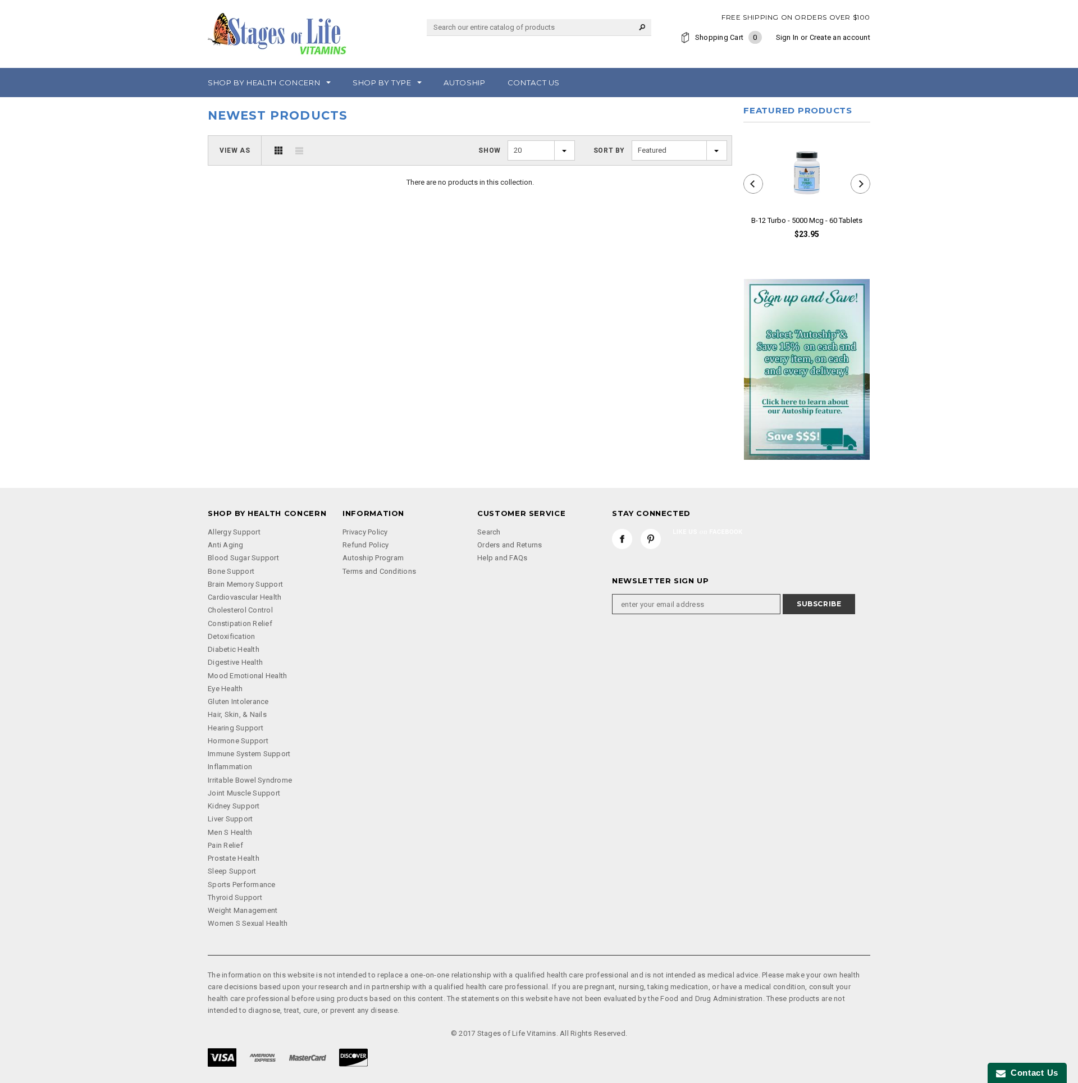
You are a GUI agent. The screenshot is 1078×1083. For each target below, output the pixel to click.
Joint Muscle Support (244, 793)
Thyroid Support (235, 897)
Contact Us (1032, 1072)
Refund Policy (365, 545)
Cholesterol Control (240, 610)
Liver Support (230, 819)
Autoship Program (373, 558)
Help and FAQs (502, 558)
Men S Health (230, 832)
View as (235, 150)
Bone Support (231, 571)
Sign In (787, 37)
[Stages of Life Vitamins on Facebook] (622, 539)
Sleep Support (232, 871)
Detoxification (231, 636)
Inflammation (230, 766)
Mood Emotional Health (247, 675)
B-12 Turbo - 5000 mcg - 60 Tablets (806, 220)
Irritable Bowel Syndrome (250, 780)
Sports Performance (242, 884)
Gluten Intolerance (238, 701)
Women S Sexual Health (247, 923)
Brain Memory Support (245, 584)
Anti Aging (226, 545)
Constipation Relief (240, 623)
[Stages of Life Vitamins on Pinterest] (651, 539)
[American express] (262, 1057)
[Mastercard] (307, 1057)
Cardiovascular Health (244, 597)
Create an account (840, 37)
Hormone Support (238, 741)
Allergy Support (234, 532)
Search (489, 532)
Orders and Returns (509, 545)
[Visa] (222, 1057)
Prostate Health (233, 858)
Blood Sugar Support (243, 558)
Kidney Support (234, 806)
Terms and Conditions (379, 571)
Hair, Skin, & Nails (237, 714)
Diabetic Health (233, 649)
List (299, 150)
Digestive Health (235, 662)
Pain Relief (225, 845)
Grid (278, 150)
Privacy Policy (365, 532)
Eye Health (225, 688)
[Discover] (353, 1057)
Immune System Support (249, 754)
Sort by (609, 150)
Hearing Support (235, 728)
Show (489, 150)
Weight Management (242, 910)
